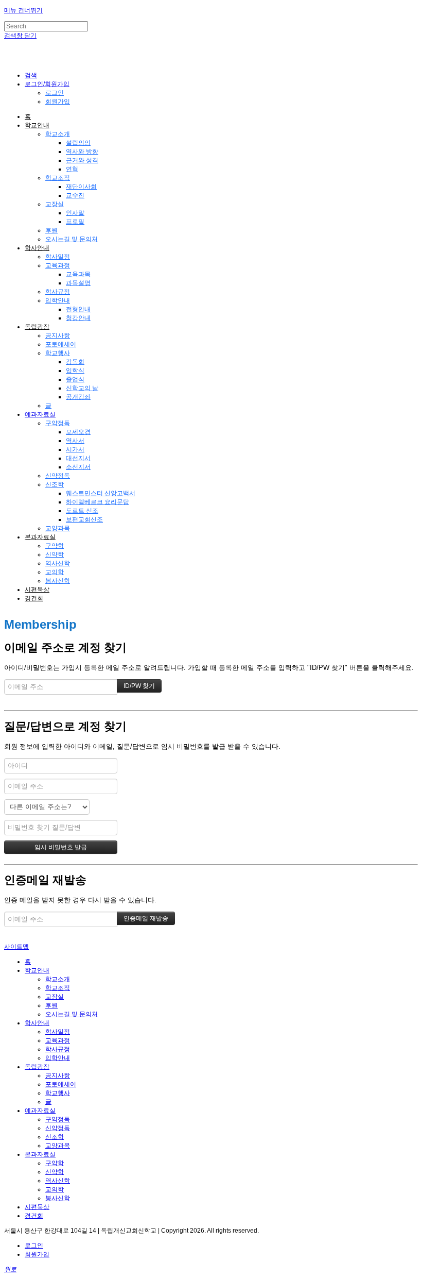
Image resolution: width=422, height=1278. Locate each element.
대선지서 (78, 458)
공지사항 (57, 335)
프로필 (75, 221)
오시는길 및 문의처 (71, 239)
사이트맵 (16, 946)
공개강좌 (78, 396)
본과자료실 (40, 537)
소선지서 (78, 466)
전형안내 (78, 309)
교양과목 (57, 528)
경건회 (34, 598)
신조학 (54, 484)
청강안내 (78, 318)
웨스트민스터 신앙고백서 (100, 493)
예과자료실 (40, 414)
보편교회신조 (84, 519)
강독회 (75, 361)
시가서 (75, 449)
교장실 (54, 204)
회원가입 (57, 101)
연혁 (72, 169)
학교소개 (57, 134)
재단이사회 (81, 186)
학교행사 (57, 353)
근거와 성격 (82, 160)
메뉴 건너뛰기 (23, 10)
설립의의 (78, 142)
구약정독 (57, 423)
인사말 (75, 212)
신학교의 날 (82, 388)
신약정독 (57, 475)
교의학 (54, 572)
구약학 (54, 545)
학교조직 (57, 177)
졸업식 (75, 379)
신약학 (54, 554)
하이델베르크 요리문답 (97, 502)
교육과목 (78, 274)
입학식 (75, 370)
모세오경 (78, 431)
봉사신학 (57, 580)
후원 (51, 230)
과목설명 (78, 283)
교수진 (75, 195)
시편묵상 (37, 589)
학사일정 (57, 256)
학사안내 (37, 247)
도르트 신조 (82, 510)
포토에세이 (60, 344)
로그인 (54, 92)
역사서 (75, 440)
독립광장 (37, 326)
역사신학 (57, 563)
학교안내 (37, 125)
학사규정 (57, 291)
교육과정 (57, 265)
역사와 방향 (82, 151)
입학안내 (57, 300)
